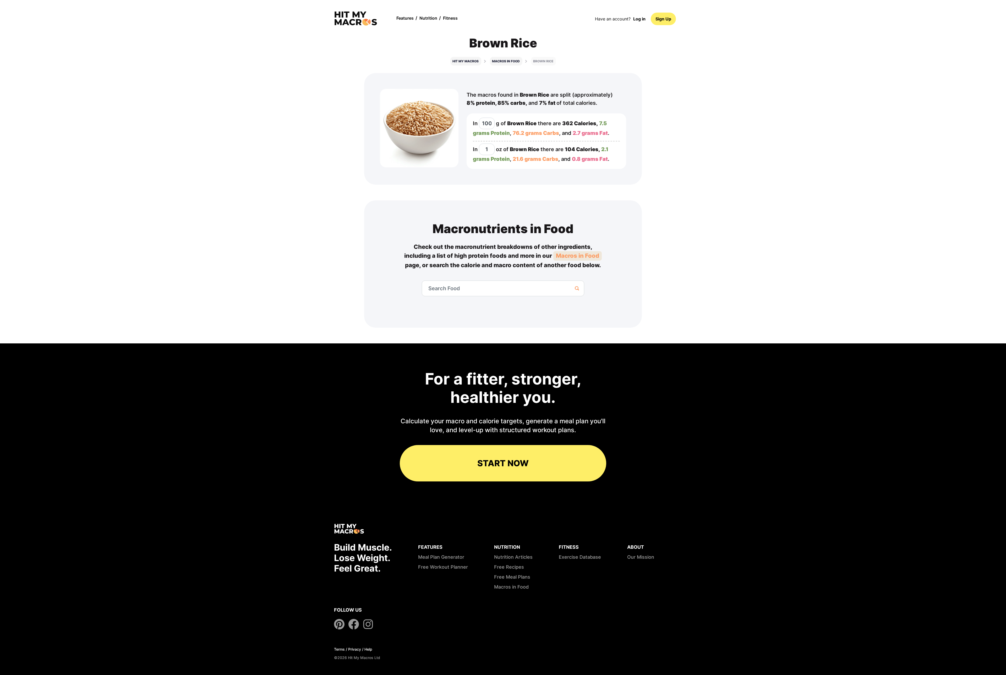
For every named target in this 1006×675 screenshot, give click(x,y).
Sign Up (663, 18)
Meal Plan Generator (441, 557)
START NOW (503, 463)
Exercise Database (580, 557)
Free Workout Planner (443, 567)
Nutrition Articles (513, 557)
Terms (339, 649)
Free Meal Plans (512, 577)
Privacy (354, 649)
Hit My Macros (465, 61)
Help (368, 649)
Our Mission (640, 557)
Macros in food (506, 61)
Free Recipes (509, 567)
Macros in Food (577, 255)
